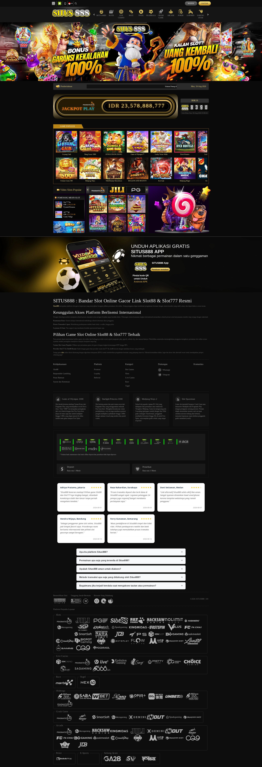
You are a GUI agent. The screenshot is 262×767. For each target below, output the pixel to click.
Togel (141, 15)
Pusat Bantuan (58, 378)
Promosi (97, 369)
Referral (97, 378)
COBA (99, 201)
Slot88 (55, 369)
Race (131, 15)
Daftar (204, 3)
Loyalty (97, 374)
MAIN (68, 142)
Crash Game (161, 16)
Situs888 (56, 306)
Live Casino (121, 16)
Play (89, 109)
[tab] (98, 189)
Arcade (170, 15)
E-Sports (190, 15)
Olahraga (151, 15)
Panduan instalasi (160, 269)
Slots (111, 15)
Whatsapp (166, 370)
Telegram (166, 375)
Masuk (191, 3)
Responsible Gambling (62, 374)
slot (62, 352)
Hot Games (101, 15)
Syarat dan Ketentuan (61, 382)
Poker (180, 15)
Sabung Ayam (200, 16)
